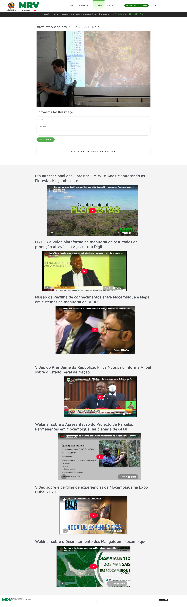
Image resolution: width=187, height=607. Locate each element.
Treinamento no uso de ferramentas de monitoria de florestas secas (85, 14)
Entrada (46, 14)
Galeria (55, 14)
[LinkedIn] (96, 601)
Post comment (45, 139)
